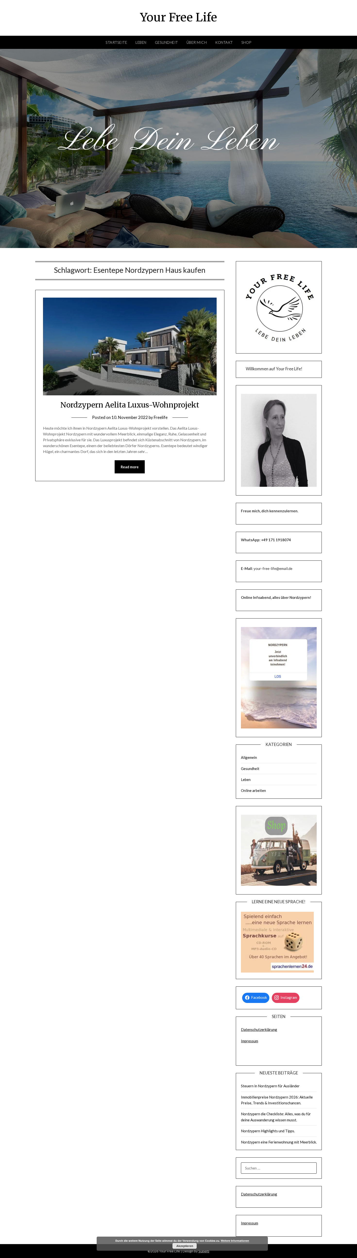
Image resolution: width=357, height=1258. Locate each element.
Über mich (197, 42)
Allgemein (249, 757)
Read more (130, 467)
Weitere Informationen (235, 1240)
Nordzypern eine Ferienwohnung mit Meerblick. (279, 1142)
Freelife (161, 417)
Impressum (249, 1041)
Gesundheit (166, 42)
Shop (246, 42)
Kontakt (224, 42)
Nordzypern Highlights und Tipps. (268, 1131)
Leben (141, 42)
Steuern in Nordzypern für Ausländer (270, 1086)
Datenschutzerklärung (259, 1029)
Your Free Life (178, 17)
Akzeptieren (184, 1246)
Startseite (116, 42)
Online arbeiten (253, 790)
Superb (203, 1251)
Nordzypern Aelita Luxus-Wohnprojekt (129, 404)
